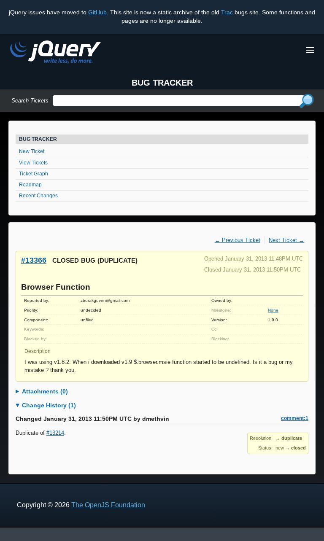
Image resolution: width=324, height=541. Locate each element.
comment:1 (294, 418)
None (273, 310)
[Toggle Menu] (310, 50)
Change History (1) (49, 405)
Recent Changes (38, 196)
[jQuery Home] (55, 53)
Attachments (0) (45, 391)
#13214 (55, 433)
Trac (227, 12)
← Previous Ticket (237, 240)
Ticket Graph (33, 174)
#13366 (33, 260)
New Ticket (31, 151)
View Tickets (33, 163)
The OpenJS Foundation (108, 505)
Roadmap (30, 185)
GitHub (97, 12)
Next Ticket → (286, 240)
